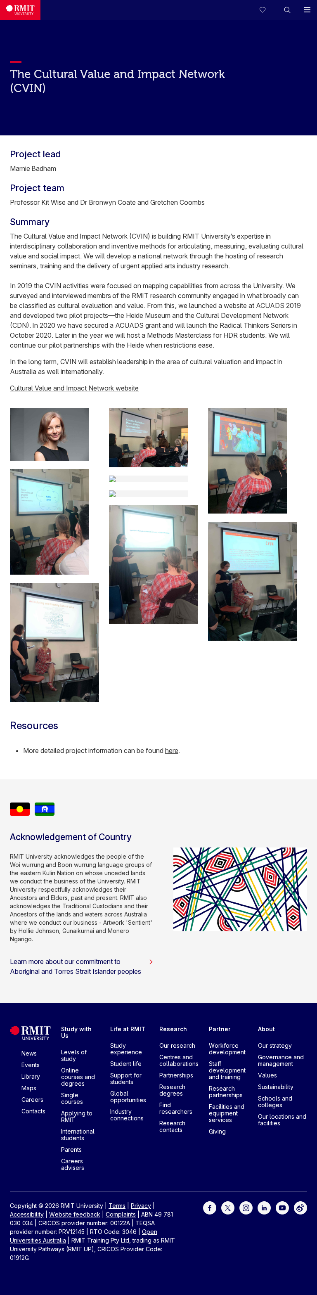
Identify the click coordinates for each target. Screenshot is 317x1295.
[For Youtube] (282, 1206)
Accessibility (27, 1214)
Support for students (126, 1078)
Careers (32, 1099)
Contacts (33, 1111)
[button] (287, 10)
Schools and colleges (275, 1101)
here (171, 750)
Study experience (126, 1049)
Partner (220, 1028)
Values (267, 1075)
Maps (28, 1087)
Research (173, 1028)
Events (30, 1064)
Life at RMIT (127, 1028)
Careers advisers (72, 1164)
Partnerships (176, 1075)
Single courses (72, 1098)
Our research (177, 1045)
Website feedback (74, 1214)
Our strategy (275, 1045)
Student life (126, 1063)
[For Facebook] (209, 1206)
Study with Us (76, 1032)
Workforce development (227, 1049)
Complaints (121, 1214)
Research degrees (172, 1090)
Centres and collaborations (179, 1060)
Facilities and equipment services (226, 1113)
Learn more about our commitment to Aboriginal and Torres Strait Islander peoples (75, 966)
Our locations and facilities (282, 1120)
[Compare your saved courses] (267, 10)
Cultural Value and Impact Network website (74, 388)
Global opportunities (128, 1096)
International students (78, 1134)
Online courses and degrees (78, 1077)
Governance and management (281, 1060)
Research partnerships (226, 1092)
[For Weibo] (300, 1206)
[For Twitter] (227, 1206)
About (266, 1028)
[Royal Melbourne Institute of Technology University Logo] (20, 10)
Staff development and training (227, 1070)
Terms (117, 1205)
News (29, 1053)
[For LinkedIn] (264, 1206)
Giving (217, 1131)
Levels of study (74, 1055)
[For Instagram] (246, 1206)
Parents (71, 1149)
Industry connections (127, 1115)
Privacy (141, 1205)
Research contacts (172, 1126)
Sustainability (275, 1086)
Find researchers (175, 1108)
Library (30, 1076)
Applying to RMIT (76, 1116)
